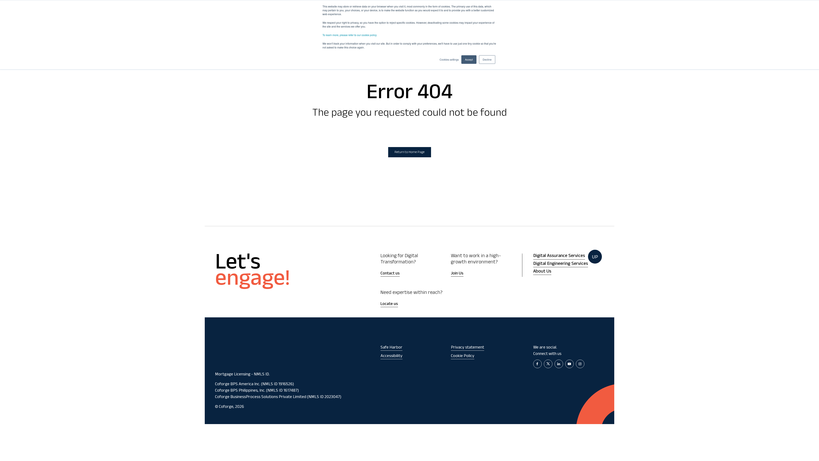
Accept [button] (469, 59)
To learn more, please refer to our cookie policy (349, 35)
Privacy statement (467, 348)
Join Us (457, 273)
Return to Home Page (410, 152)
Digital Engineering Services (560, 264)
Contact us (390, 273)
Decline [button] (487, 59)
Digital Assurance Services (559, 256)
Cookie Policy (462, 356)
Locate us (389, 304)
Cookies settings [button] (449, 59)
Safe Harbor (391, 348)
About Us (542, 272)
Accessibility (391, 356)
